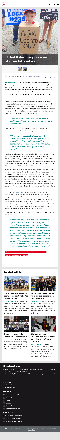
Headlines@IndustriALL (13, 408)
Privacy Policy (32, 430)
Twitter (8, 400)
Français (31, 76)
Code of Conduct (21, 192)
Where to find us (10, 387)
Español (25, 76)
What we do (8, 385)
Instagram (9, 405)
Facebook (9, 398)
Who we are (8, 382)
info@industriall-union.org (13, 418)
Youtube (8, 403)
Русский (37, 76)
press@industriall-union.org (14, 421)
